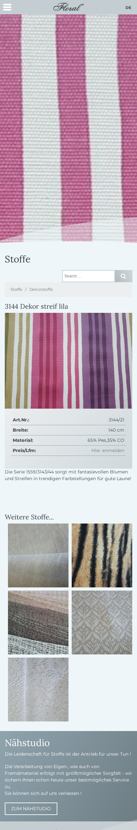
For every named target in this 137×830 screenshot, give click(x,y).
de (128, 7)
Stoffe (16, 289)
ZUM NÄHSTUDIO (31, 808)
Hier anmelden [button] (107, 450)
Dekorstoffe (41, 289)
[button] (7, 8)
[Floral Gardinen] (68, 6)
